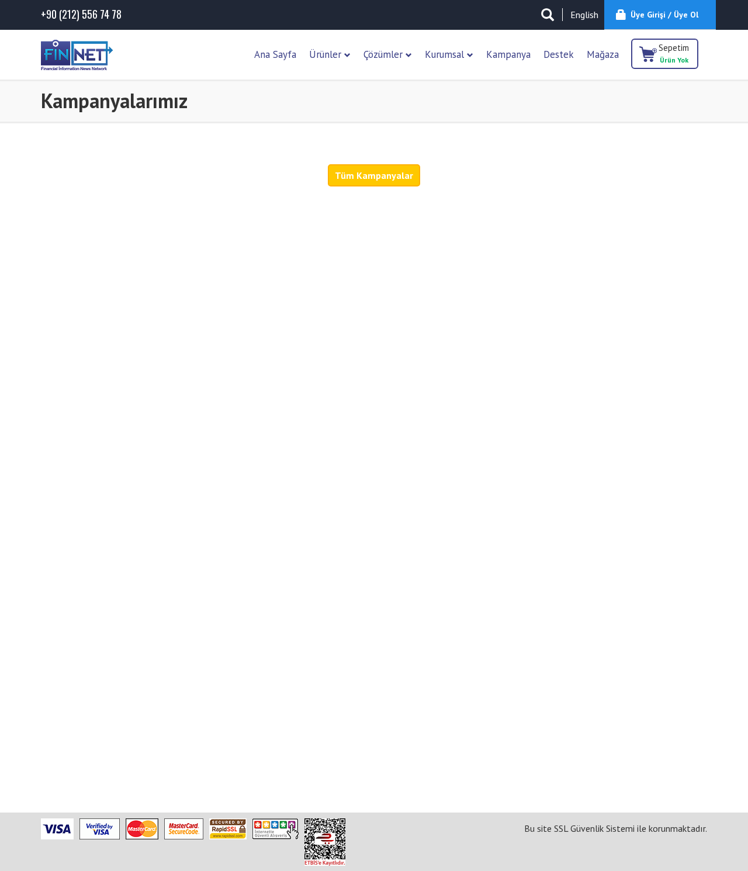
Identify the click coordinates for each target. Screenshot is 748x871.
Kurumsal (446, 54)
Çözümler (384, 54)
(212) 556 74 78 (81, 14)
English (584, 14)
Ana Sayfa (275, 54)
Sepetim (674, 53)
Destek (558, 54)
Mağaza (603, 54)
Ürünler (326, 54)
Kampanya (508, 54)
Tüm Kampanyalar (374, 175)
